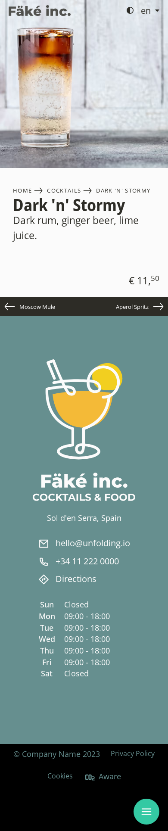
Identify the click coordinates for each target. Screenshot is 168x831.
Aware (110, 776)
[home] (40, 10)
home (22, 190)
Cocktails (64, 190)
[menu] (146, 812)
